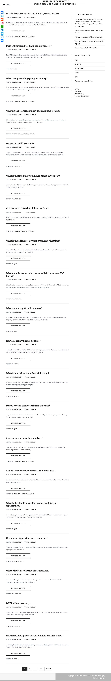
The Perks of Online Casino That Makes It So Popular (89, 42)
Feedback (78, 91)
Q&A (15, 264)
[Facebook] (2, 12)
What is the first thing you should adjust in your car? (33, 175)
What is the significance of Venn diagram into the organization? (31, 504)
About (77, 89)
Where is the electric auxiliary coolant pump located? (33, 110)
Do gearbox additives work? (20, 143)
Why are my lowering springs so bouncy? (26, 78)
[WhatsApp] (2, 26)
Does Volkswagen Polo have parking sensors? (28, 45)
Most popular (19, 561)
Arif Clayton (31, 17)
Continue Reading (18, 31)
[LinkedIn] (2, 30)
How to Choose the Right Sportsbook (86, 48)
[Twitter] (2, 16)
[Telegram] (2, 33)
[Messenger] (2, 37)
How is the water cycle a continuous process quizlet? (32, 13)
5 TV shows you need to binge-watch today (89, 37)
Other (16, 364)
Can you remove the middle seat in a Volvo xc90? (30, 470)
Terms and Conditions (82, 96)
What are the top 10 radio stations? (24, 308)
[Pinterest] (2, 23)
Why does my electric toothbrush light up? (27, 373)
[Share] (2, 40)
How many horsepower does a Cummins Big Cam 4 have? (34, 635)
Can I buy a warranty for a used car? (24, 438)
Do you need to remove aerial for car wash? (28, 405)
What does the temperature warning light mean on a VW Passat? (35, 274)
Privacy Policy (79, 94)
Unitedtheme (98, 678)
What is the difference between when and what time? (33, 240)
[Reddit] (2, 19)
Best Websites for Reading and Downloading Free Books (89, 31)
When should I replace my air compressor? (27, 570)
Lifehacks (17, 166)
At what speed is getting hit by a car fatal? (27, 208)
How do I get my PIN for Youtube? (23, 340)
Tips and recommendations (24, 36)
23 (41, 669)
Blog (15, 69)
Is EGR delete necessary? (18, 603)
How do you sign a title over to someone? (27, 538)
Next (48, 669)
